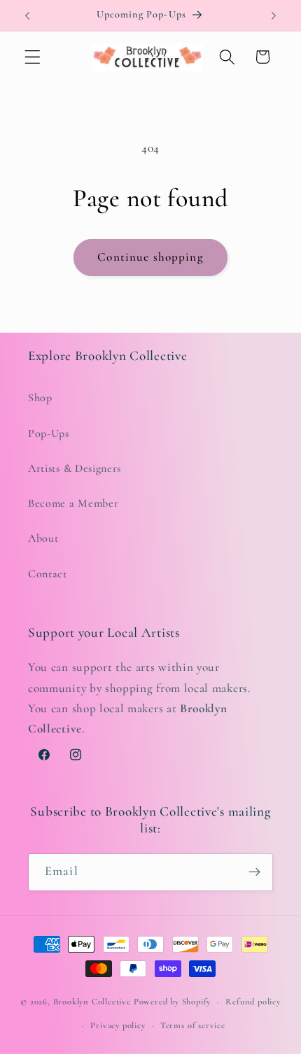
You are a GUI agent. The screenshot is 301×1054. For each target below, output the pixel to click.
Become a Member (73, 503)
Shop (40, 398)
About (43, 538)
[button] (32, 57)
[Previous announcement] (27, 15)
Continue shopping (150, 257)
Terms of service (192, 1025)
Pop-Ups (48, 433)
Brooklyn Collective (92, 1001)
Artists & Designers (74, 468)
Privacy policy (117, 1025)
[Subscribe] (254, 872)
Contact (47, 574)
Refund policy (252, 1001)
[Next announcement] (273, 15)
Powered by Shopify (172, 1001)
